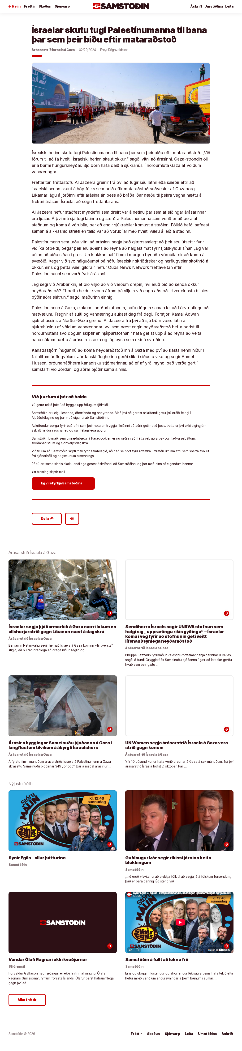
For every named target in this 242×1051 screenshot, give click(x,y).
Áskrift (196, 6)
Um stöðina (213, 6)
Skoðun (45, 6)
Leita (229, 6)
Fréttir (29, 6)
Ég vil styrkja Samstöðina (64, 483)
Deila (47, 518)
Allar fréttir (27, 1000)
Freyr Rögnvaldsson (114, 50)
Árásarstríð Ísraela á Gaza (53, 50)
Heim (16, 6)
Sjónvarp (62, 6)
